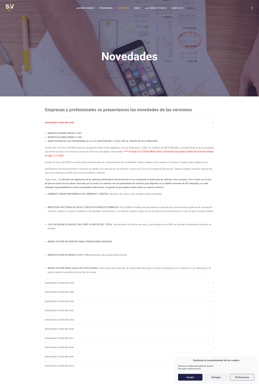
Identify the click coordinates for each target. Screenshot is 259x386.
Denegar (216, 377)
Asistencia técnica (156, 8)
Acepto (190, 377)
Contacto (177, 8)
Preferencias (242, 377)
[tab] (129, 122)
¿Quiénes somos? (85, 8)
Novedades (123, 8)
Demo (137, 8)
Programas (106, 8)
